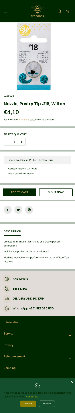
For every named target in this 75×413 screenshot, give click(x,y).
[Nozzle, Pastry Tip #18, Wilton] (34, 56)
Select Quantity (15, 134)
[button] (5, 11)
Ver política (32, 396)
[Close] (72, 382)
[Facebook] (8, 210)
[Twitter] (18, 210)
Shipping (24, 119)
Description (12, 231)
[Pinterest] (29, 210)
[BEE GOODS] (37, 11)
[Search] (59, 11)
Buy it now (56, 192)
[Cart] (67, 11)
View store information (21, 173)
